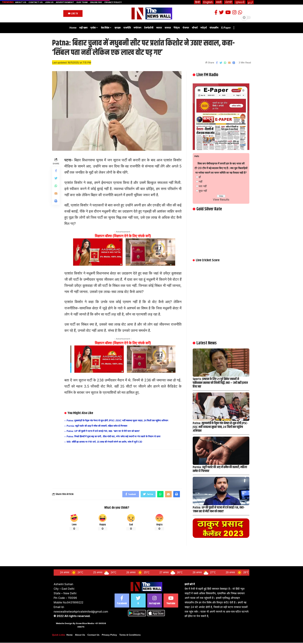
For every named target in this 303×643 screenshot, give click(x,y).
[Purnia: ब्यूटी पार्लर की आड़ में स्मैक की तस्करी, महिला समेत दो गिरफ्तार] (221, 451)
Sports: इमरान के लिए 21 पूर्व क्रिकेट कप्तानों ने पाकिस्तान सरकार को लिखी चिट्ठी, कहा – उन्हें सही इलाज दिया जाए (220, 383)
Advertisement (65, 2)
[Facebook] (122, 600)
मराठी (218, 2)
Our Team (82, 2)
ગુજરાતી (239, 2)
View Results (221, 199)
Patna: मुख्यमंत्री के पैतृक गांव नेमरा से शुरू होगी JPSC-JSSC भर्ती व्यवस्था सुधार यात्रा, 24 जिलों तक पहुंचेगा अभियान (117, 420)
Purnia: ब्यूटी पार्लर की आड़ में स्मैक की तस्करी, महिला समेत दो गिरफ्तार (97, 425)
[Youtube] (171, 600)
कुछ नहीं (203, 190)
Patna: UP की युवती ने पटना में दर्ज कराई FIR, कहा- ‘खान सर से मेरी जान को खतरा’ (103, 431)
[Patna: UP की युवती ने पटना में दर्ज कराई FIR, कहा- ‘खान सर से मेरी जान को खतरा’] (221, 491)
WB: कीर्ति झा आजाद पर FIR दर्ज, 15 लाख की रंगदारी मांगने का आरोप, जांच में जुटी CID (104, 441)
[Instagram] (154, 600)
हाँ (200, 177)
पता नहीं (203, 186)
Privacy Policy (113, 2)
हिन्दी (197, 2)
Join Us (49, 2)
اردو (250, 2)
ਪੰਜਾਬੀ (228, 2)
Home (69, 635)
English (208, 2)
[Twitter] (138, 600)
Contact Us (36, 2)
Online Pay (96, 2)
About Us (20, 2)
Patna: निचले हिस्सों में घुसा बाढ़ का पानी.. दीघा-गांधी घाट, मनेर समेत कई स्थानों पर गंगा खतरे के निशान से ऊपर (113, 436)
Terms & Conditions (130, 635)
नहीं (200, 181)
